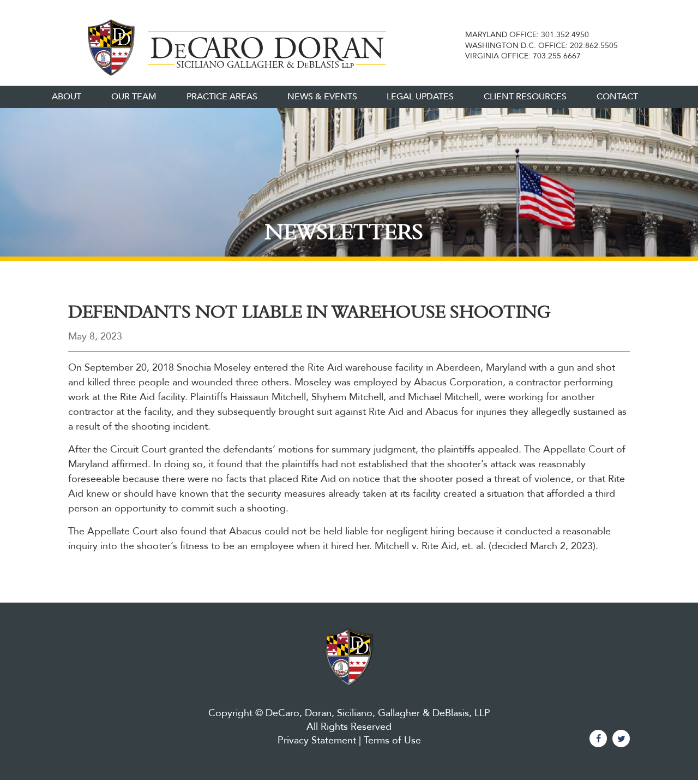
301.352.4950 (565, 34)
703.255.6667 (557, 56)
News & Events (322, 97)
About (66, 97)
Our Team (134, 97)
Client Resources (525, 97)
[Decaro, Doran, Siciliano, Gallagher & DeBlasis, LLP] (233, 45)
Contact (617, 97)
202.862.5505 (594, 45)
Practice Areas (221, 97)
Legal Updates (420, 97)
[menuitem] (66, 97)
